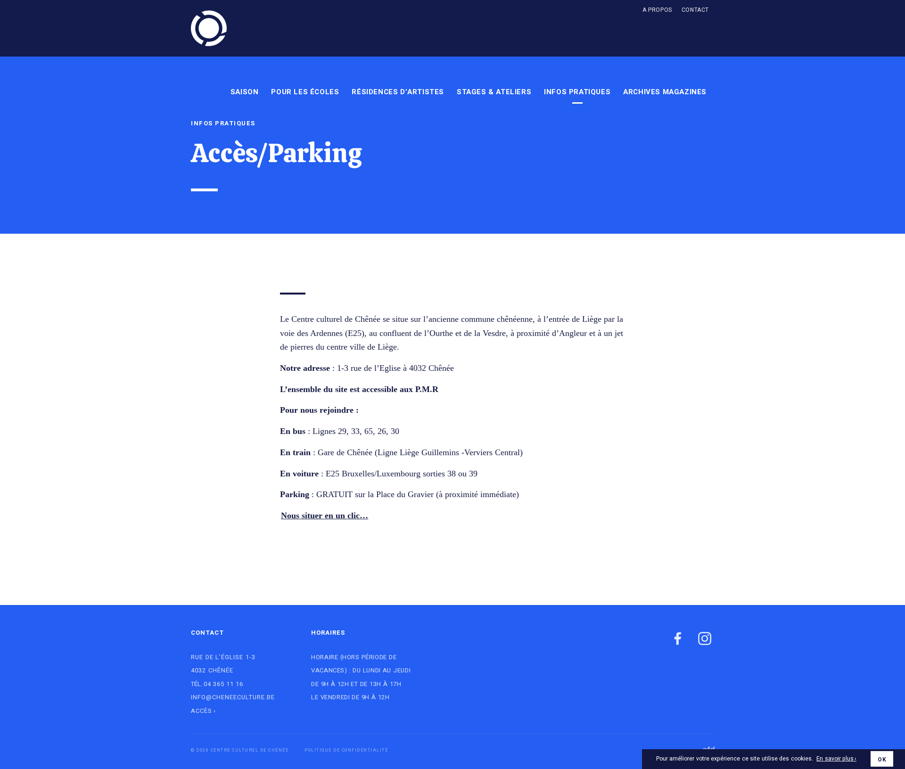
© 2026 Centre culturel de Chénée (239, 750)
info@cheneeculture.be (233, 697)
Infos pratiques (223, 123)
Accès (201, 710)
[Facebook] (677, 639)
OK (882, 759)
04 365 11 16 (223, 683)
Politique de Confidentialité (346, 750)
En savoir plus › (836, 759)
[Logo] (209, 28)
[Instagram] (704, 639)
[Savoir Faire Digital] (702, 748)
